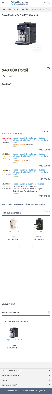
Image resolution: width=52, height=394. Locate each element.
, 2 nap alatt (23, 145)
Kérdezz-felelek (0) (10, 313)
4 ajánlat (6, 84)
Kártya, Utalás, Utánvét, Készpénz (25, 191)
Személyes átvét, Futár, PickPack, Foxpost (27, 189)
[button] (48, 3)
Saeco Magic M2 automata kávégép (28, 184)
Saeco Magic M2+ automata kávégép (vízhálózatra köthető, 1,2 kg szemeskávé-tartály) (31, 140)
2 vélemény (6, 159)
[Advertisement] (26, 112)
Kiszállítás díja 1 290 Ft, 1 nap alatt (25, 186)
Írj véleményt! (6, 174)
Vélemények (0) (8, 304)
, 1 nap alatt (23, 160)
